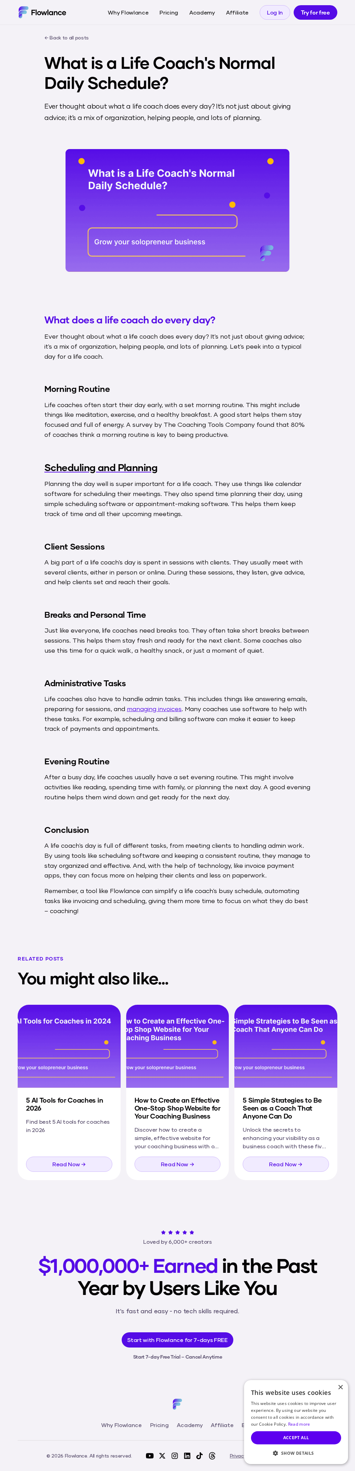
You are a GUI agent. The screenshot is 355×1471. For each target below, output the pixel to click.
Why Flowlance (128, 12)
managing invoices (154, 708)
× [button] (340, 1387)
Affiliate (237, 12)
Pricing (168, 12)
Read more (299, 1424)
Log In (275, 12)
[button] (296, 1453)
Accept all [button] (296, 1438)
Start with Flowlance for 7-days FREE (177, 1339)
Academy (202, 12)
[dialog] (296, 1422)
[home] (42, 12)
